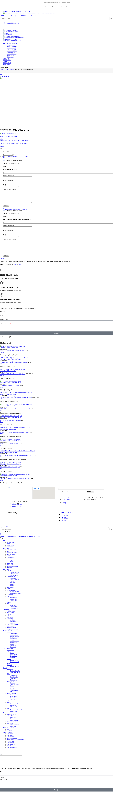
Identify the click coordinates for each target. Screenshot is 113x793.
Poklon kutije (10, 563)
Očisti (4, 157)
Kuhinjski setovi (14, 578)
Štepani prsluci (14, 704)
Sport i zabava (10, 587)
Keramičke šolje (14, 608)
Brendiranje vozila (11, 48)
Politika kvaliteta (65, 499)
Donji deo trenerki (14, 684)
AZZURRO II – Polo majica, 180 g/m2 (10, 420)
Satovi (8, 551)
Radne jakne (13, 717)
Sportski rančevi (14, 660)
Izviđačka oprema (14, 641)
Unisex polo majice (16, 382)
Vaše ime (2, 311)
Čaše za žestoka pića (12, 747)
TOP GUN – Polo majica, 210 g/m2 (9, 443)
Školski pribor (10, 564)
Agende (12, 561)
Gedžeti (9, 614)
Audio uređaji (10, 618)
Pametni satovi (10, 626)
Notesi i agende (11, 557)
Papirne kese (13, 656)
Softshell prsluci (14, 706)
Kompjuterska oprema (12, 629)
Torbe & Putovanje (19, 37)
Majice (2, 371)
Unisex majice (12, 371)
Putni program (10, 650)
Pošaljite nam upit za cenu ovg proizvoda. (16, 209)
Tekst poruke (3, 779)
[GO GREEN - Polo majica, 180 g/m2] (56, 381)
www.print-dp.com (17, 506)
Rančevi (9, 659)
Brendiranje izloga (11, 49)
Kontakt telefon (4, 319)
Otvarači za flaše (14, 579)
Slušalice (12, 623)
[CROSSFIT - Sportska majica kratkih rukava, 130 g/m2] (56, 474)
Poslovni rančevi (14, 662)
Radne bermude (14, 720)
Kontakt (63, 503)
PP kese (12, 653)
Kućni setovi (14, 31)
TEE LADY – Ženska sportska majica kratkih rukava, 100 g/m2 (17, 455)
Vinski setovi (10, 594)
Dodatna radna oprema (13, 721)
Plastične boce (13, 597)
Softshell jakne (14, 711)
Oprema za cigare (14, 575)
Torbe (8, 663)
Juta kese (12, 657)
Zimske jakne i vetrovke (16, 709)
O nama (63, 502)
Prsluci (8, 702)
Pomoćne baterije (11, 627)
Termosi (9, 602)
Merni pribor (13, 645)
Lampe (12, 644)
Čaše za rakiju (10, 736)
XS (1, 352)
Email (1, 315)
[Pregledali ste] (7, 526)
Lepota (8, 588)
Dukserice (2, 347)
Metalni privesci (14, 635)
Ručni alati (13, 647)
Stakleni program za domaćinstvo (15, 739)
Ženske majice (12, 394)
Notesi (11, 558)
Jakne (8, 708)
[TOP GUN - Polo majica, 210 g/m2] (56, 439)
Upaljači (9, 570)
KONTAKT (6, 64)
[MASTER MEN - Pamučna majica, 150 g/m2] (56, 369)
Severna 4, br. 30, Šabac (23, 11)
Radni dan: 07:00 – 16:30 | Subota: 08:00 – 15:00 (43, 13)
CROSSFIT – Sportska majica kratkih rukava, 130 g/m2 (15, 478)
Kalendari (9, 730)
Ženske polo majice (16, 359)
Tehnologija (14, 39)
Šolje (8, 603)
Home (1, 69)
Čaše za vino (10, 733)
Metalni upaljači (14, 573)
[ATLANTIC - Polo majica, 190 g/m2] (56, 462)
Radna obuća (13, 726)
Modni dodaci (13, 696)
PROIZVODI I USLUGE (10, 43)
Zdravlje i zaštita (11, 590)
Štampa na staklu (11, 45)
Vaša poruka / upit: (5, 324)
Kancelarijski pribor (12, 549)
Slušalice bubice (14, 621)
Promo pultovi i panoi (12, 566)
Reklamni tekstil (11, 52)
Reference (64, 500)
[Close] (0, 265)
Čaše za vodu (10, 742)
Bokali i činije (10, 741)
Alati (8, 639)
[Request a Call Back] (4, 526)
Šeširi (11, 692)
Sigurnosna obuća (14, 724)
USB (8, 615)
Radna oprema (16, 36)
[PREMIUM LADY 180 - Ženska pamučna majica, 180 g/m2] (56, 392)
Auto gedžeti (10, 617)
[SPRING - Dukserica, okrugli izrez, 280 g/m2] (56, 346)
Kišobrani (9, 665)
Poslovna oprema (11, 693)
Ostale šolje (13, 605)
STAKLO (6, 58)
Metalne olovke (11, 543)
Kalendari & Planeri (8, 727)
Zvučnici (12, 620)
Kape (8, 687)
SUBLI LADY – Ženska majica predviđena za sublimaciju (15, 409)
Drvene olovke (10, 545)
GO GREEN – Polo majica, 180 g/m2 (10, 385)
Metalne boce (13, 599)
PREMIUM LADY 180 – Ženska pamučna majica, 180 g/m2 (16, 397)
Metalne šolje (13, 606)
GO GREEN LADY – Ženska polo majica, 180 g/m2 (14, 362)
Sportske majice (8, 452)
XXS (1, 433)
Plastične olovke (11, 542)
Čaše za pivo (10, 735)
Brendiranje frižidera (12, 51)
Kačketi (12, 689)
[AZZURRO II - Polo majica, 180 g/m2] (56, 416)
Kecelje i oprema (14, 698)
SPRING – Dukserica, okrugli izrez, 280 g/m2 (12, 350)
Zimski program (14, 690)
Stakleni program (7, 732)
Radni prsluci (13, 705)
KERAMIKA (7, 60)
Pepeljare (12, 582)
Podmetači (12, 585)
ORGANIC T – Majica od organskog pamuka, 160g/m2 (15, 432)
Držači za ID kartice (12, 552)
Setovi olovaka (10, 546)
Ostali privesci (13, 638)
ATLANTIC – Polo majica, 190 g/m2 (10, 467)
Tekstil (10, 34)
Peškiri (12, 69)
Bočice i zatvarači (14, 591)
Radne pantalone (14, 718)
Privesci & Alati (17, 40)
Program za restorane (12, 738)
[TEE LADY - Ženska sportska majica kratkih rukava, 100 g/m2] (56, 451)
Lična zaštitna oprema (15, 593)
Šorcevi (12, 686)
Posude (12, 581)
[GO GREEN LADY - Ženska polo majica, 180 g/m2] (56, 358)
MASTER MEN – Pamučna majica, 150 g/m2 (12, 374)
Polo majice (3, 359)
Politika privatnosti (66, 498)
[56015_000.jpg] (4, 76)
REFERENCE (7, 63)
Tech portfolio (10, 612)
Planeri (8, 729)
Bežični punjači (11, 611)
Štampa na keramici (12, 46)
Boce (8, 596)
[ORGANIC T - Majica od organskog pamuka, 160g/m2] (56, 427)
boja (1, 156)
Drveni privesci (14, 633)
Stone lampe (10, 567)
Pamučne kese (13, 654)
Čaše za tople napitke (12, 744)
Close (1, 531)
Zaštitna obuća (10, 723)
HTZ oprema (10, 57)
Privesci (9, 632)
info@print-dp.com (17, 504)
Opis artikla (3, 258)
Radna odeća (10, 715)
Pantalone (12, 699)
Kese (8, 651)
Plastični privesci (14, 636)
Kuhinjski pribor (11, 576)
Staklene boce (13, 600)
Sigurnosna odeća (11, 714)
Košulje (12, 695)
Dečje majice (13, 675)
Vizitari (8, 555)
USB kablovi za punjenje (13, 624)
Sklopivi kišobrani (14, 666)
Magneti (12, 584)
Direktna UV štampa (12, 54)
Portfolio (12, 560)
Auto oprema (13, 642)
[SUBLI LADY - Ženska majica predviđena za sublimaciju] (56, 404)
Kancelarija (14, 30)
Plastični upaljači (14, 572)
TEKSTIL (6, 61)
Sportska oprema (11, 55)
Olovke (10, 33)
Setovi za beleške (11, 554)
